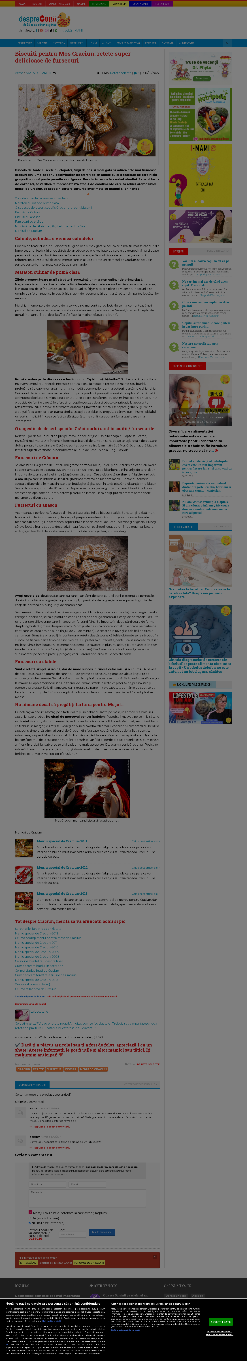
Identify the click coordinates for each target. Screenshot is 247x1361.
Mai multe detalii (51, 1321)
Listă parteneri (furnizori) (125, 1330)
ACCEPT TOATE (221, 1321)
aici (7, 1344)
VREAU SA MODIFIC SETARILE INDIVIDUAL (219, 1333)
